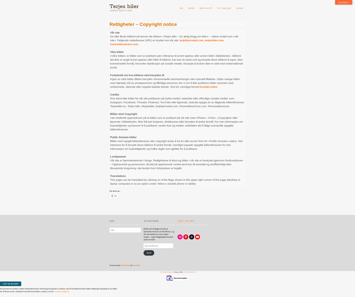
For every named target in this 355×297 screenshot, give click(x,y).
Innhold (191, 8)
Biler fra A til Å (206, 8)
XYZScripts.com (190, 272)
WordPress (125, 265)
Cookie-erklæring (61, 291)
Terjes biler (124, 6)
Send (148, 253)
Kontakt (239, 8)
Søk (181, 8)
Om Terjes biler (224, 8)
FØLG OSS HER (186, 221)
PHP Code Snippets (166, 272)
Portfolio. (136, 265)
